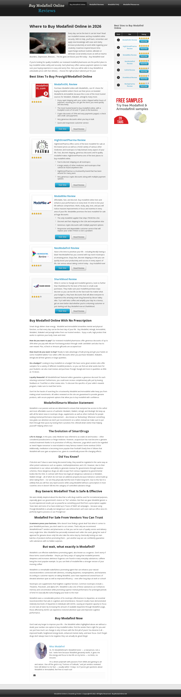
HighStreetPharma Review (70, 140)
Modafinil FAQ (113, 4)
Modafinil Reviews (97, 4)
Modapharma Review (130, 85)
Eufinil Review (130, 70)
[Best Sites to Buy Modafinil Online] (46, 14)
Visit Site (62, 129)
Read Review (79, 129)
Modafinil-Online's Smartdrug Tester (67, 694)
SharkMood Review (65, 279)
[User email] (34, 675)
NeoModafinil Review (66, 248)
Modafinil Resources (131, 4)
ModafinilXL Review (65, 84)
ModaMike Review (64, 196)
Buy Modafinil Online (77, 4)
